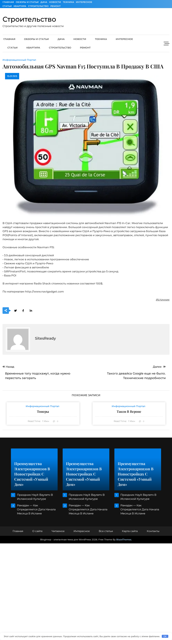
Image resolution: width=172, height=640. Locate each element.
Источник (162, 299)
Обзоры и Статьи (27, 2)
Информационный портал (19, 59)
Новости (55, 2)
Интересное (84, 2)
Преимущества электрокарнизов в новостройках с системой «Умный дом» (32, 474)
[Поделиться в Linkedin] (31, 311)
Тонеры (43, 411)
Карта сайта (130, 531)
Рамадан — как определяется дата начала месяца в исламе (36, 509)
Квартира (20, 6)
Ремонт (55, 6)
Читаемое (58, 531)
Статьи (7, 6)
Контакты (153, 531)
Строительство (38, 6)
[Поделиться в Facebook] (23, 311)
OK (164, 636)
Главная (8, 2)
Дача (43, 2)
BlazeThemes (123, 539)
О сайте (37, 531)
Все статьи (106, 531)
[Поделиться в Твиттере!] (15, 311)
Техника (68, 2)
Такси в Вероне (129, 411)
